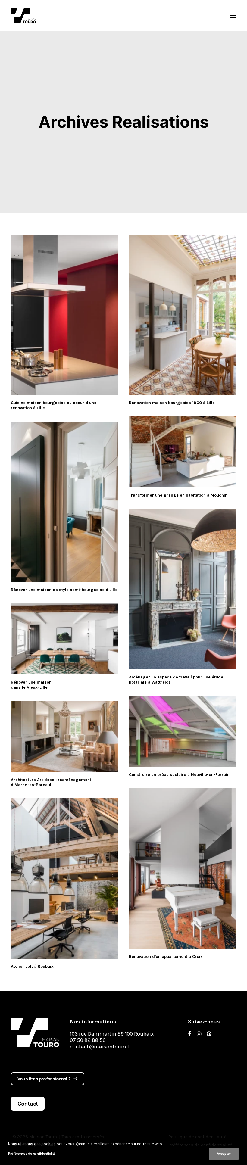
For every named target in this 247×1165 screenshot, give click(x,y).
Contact (27, 1103)
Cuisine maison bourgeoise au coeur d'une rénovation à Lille (53, 405)
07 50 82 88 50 (88, 1040)
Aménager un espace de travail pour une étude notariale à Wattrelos (176, 679)
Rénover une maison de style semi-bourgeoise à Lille (64, 589)
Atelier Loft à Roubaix (32, 966)
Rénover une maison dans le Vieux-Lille (31, 685)
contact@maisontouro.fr (100, 1046)
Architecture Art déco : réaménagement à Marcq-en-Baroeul (51, 782)
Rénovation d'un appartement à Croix (166, 956)
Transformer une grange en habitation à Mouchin (178, 495)
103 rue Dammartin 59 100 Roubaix (112, 1033)
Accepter (224, 1153)
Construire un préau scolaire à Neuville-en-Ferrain (179, 774)
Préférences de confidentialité (32, 1153)
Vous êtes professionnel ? (43, 1079)
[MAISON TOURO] (35, 1032)
